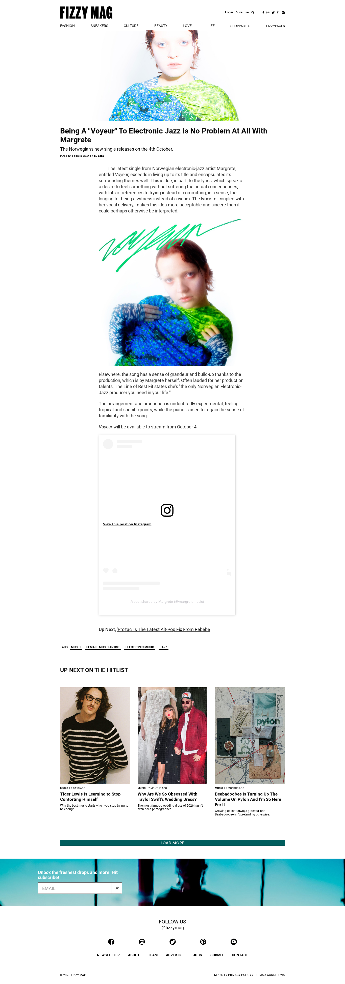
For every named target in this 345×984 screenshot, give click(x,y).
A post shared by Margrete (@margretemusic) (167, 601)
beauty (160, 26)
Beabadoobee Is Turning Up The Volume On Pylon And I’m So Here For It (248, 799)
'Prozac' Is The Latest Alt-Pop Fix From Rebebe (163, 629)
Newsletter (108, 955)
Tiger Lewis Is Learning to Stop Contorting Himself (90, 796)
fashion (67, 26)
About (134, 955)
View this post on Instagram (127, 524)
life (211, 26)
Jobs (197, 955)
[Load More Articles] (172, 842)
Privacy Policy (239, 975)
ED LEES (99, 155)
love (187, 26)
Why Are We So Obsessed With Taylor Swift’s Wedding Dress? (168, 796)
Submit (217, 955)
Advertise (242, 12)
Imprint (219, 975)
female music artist (103, 647)
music (76, 647)
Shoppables (240, 26)
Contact (240, 955)
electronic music (140, 647)
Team (153, 955)
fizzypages (275, 26)
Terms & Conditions (269, 975)
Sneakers (99, 26)
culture (131, 26)
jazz (163, 647)
